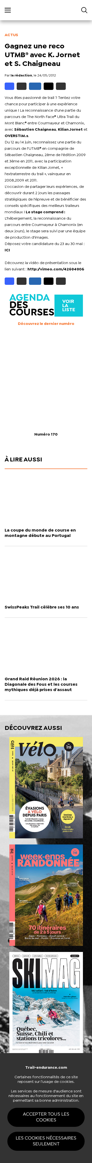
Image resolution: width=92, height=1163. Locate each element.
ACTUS (11, 35)
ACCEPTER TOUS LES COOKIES (46, 1117)
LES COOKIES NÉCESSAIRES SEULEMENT (46, 1141)
